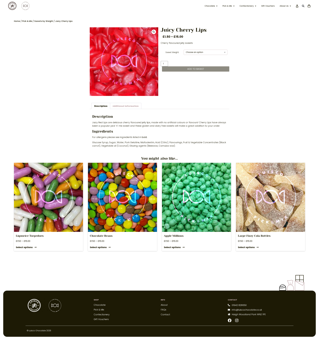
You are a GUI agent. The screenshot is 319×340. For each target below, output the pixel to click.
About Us (284, 5)
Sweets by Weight (43, 21)
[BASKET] (309, 5)
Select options (24, 247)
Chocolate (210, 5)
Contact (165, 314)
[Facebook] (230, 320)
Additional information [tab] (125, 106)
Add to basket (195, 68)
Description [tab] (100, 106)
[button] (303, 6)
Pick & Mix (227, 5)
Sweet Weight (172, 52)
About (164, 304)
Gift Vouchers (268, 5)
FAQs (163, 309)
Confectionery (246, 5)
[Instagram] (237, 320)
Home (17, 21)
